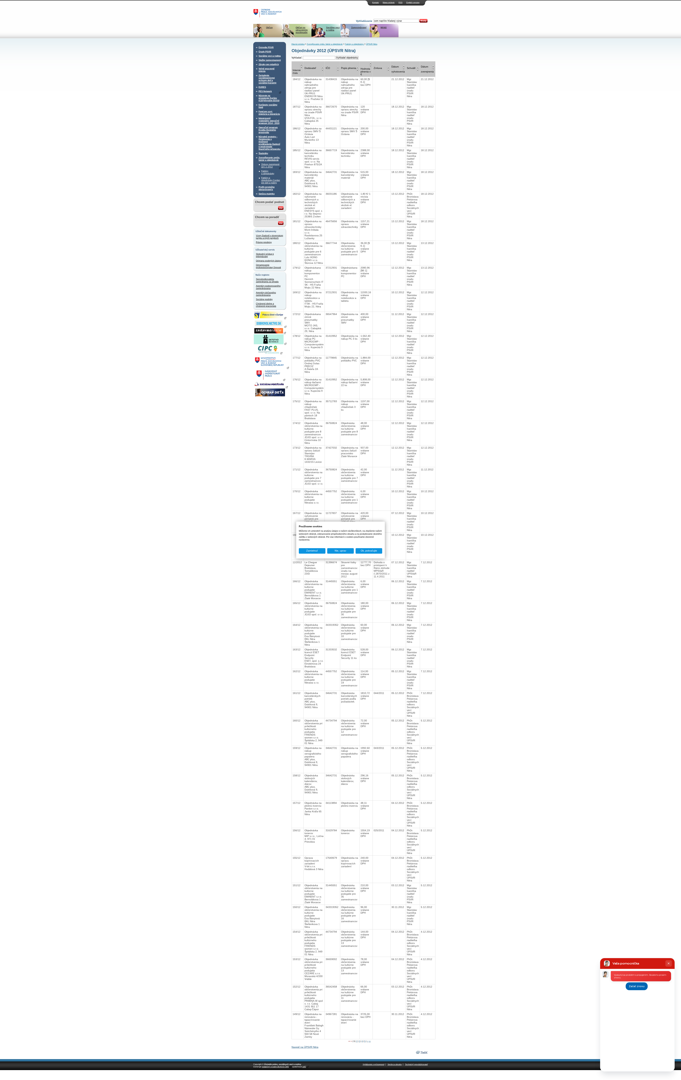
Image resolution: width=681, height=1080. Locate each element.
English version (412, 2)
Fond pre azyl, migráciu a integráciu (269, 112)
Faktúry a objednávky (267, 172)
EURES (262, 87)
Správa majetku (267, 194)
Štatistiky (263, 153)
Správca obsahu (394, 1064)
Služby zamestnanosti (270, 60)
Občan (269, 27)
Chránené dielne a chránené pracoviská (266, 304)
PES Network (265, 91)
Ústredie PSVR (266, 47)
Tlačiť (424, 1052)
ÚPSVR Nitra (371, 44)
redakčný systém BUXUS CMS (275, 1067)
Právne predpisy (264, 242)
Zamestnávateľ (359, 27)
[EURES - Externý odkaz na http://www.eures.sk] (270, 318)
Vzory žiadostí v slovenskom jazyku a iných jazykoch (269, 236)
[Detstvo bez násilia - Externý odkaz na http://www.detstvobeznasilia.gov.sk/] (270, 343)
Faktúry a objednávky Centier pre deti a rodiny (270, 180)
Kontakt (375, 2)
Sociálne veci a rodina (333, 28)
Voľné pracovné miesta (267, 70)
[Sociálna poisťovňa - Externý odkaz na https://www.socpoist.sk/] (270, 387)
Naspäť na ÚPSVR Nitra (305, 1047)
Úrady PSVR (265, 51)
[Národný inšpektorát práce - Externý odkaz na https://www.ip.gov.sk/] (270, 379)
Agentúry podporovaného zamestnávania (268, 287)
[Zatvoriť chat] (668, 963)
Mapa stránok (389, 2)
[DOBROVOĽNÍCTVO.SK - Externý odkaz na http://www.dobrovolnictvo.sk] (270, 326)
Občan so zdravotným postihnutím (302, 30)
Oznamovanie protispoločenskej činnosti (268, 266)
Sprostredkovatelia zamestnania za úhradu (267, 280)
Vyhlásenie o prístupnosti (373, 1064)
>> (370, 1041)
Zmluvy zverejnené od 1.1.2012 (270, 165)
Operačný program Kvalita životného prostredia (268, 130)
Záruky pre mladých (269, 64)
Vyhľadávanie (364, 20)
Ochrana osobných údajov (268, 261)
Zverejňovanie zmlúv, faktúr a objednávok (269, 158)
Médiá (384, 27)
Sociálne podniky (264, 299)
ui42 (304, 1067)
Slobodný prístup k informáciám (265, 255)
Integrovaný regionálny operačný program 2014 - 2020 (269, 121)
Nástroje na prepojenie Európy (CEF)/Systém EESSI (269, 98)
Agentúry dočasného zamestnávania (266, 293)
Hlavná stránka (297, 44)
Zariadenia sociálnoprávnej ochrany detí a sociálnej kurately (267, 79)
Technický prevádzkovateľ (416, 1064)
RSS (400, 2)
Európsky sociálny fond (268, 106)
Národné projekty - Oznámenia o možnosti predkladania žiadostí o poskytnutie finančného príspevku (269, 143)
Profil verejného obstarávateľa (267, 188)
